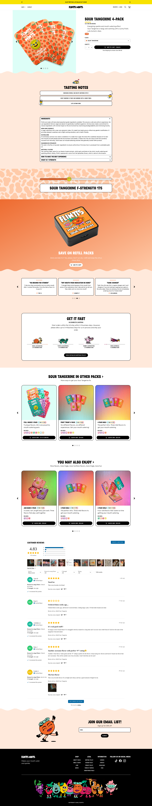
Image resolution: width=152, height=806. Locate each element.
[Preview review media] (30, 562)
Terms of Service (89, 768)
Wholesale (102, 765)
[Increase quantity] (92, 47)
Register (115, 7)
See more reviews (76, 701)
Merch (77, 768)
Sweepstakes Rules (89, 770)
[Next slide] (130, 2)
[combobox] (108, 40)
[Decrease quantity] (86, 47)
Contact (29, 7)
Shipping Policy (89, 760)
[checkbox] (101, 572)
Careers (102, 760)
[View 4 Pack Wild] (113, 488)
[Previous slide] (21, 2)
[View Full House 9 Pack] (39, 402)
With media (99, 572)
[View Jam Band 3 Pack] (39, 488)
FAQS (102, 768)
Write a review (117, 542)
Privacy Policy (89, 765)
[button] (23, 7)
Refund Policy (89, 762)
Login (120, 7)
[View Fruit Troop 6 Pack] (76, 402)
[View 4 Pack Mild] (113, 402)
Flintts (81, 802)
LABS (77, 765)
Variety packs (77, 760)
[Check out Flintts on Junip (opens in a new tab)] (79, 705)
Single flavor (77, 762)
